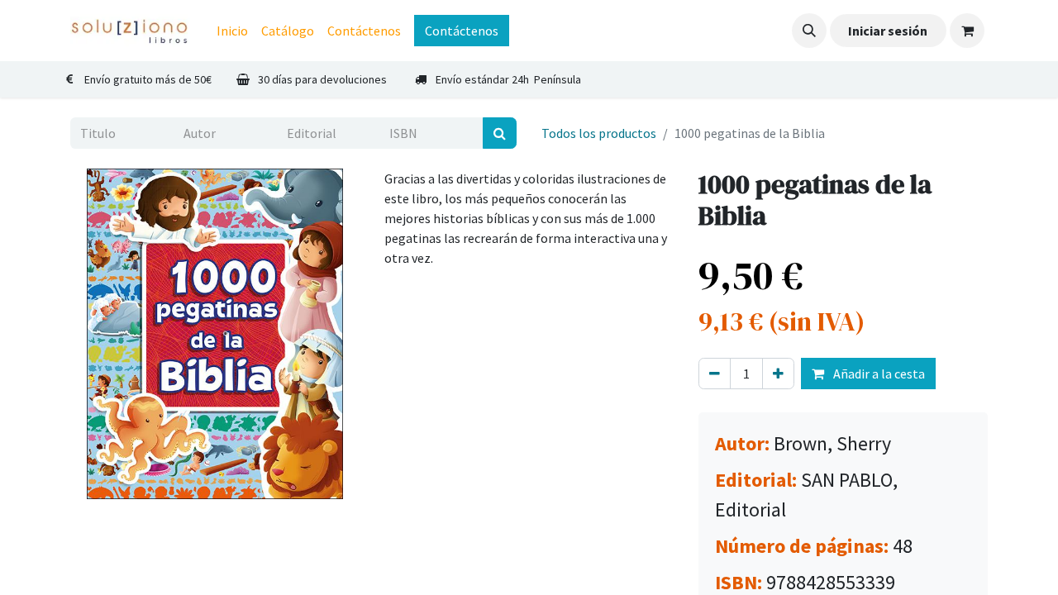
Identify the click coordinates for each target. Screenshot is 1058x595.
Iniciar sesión (887, 30)
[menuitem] (232, 30)
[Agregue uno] (778, 373)
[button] (809, 30)
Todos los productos (598, 133)
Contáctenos (461, 30)
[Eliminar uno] (714, 373)
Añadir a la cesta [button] (878, 373)
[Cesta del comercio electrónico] (967, 30)
